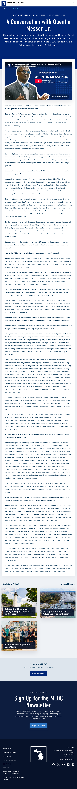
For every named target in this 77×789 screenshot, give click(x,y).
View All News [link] (67, 584)
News (4, 8)
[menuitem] (70, 3)
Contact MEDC (38, 673)
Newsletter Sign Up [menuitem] (10, 752)
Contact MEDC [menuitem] (8, 764)
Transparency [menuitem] (8, 756)
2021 (11, 8)
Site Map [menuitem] (6, 768)
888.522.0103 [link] (70, 754)
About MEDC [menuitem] (7, 748)
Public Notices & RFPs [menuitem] (11, 760)
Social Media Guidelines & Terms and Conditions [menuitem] (12, 773)
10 (16, 8)
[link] (13, 3)
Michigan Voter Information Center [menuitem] (13, 778)
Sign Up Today (38, 726)
